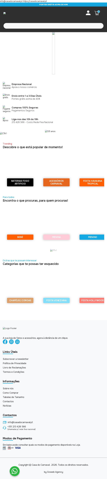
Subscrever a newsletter (16, 359)
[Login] (88, 13)
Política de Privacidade (14, 363)
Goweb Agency (55, 472)
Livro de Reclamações (14, 367)
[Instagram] (11, 342)
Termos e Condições (13, 371)
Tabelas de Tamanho (13, 397)
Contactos (8, 401)
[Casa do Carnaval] (14, 13)
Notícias (7, 405)
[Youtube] (17, 342)
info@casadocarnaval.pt (20, 422)
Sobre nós (8, 388)
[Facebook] (5, 342)
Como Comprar (10, 392)
